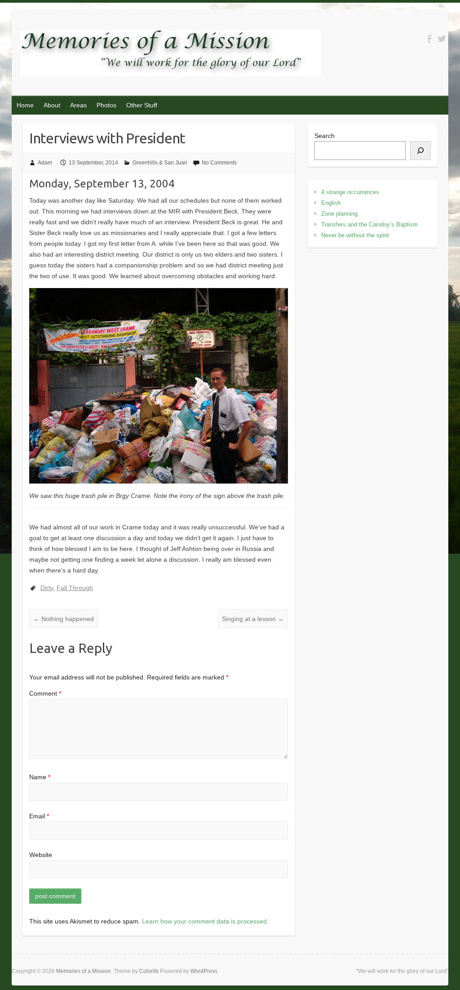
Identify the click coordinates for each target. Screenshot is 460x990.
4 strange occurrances (350, 192)
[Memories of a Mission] (171, 55)
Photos (106, 105)
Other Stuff (141, 105)
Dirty (46, 587)
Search (324, 135)
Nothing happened (63, 618)
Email (39, 816)
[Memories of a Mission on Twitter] (442, 38)
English (331, 203)
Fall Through (75, 587)
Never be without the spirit (355, 235)
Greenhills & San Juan (160, 163)
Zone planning (339, 213)
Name (39, 777)
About (52, 105)
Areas (78, 105)
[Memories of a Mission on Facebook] (429, 38)
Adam (45, 163)
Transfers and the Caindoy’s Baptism (369, 224)
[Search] (420, 150)
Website (40, 854)
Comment (45, 693)
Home (25, 105)
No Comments (219, 163)
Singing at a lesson (253, 618)
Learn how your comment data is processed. (205, 921)
